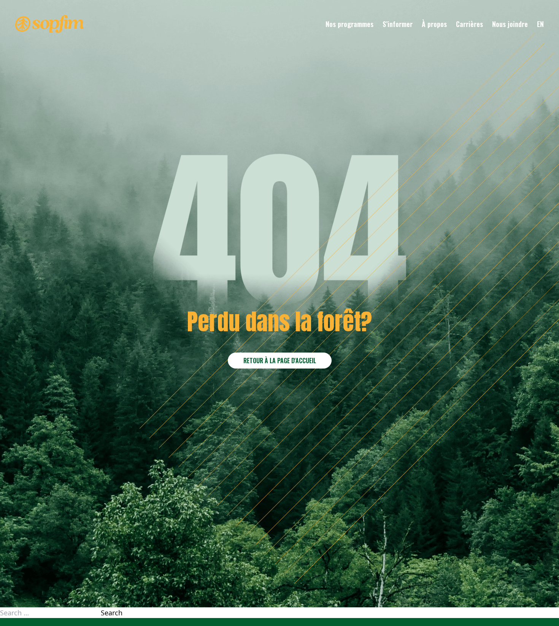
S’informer (398, 24)
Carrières (469, 24)
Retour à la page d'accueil (279, 360)
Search (111, 612)
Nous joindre (510, 24)
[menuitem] (540, 24)
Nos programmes (349, 24)
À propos (434, 24)
